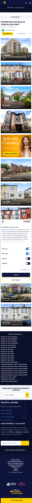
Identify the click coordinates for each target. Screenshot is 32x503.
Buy (9, 7)
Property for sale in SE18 (7, 355)
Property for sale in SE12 (7, 360)
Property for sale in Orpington (9, 341)
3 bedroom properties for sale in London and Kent (14, 368)
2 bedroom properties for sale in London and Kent (14, 366)
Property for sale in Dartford (8, 347)
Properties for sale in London (8, 377)
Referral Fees (15, 466)
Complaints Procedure (15, 465)
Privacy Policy (15, 459)
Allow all (16, 275)
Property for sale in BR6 (7, 353)
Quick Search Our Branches (15, 450)
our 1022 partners (11, 229)
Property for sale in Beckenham (9, 338)
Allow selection (16, 280)
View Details (16, 46)
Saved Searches (19, 7)
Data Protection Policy (15, 461)
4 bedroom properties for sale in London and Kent (14, 370)
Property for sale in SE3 (7, 351)
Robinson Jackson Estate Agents (9, 362)
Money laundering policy (16, 463)
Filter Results (15, 17)
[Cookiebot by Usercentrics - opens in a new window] (23, 222)
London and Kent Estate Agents (9, 381)
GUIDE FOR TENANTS (7, 420)
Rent (12, 7)
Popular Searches (14, 334)
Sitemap (15, 470)
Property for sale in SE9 (7, 349)
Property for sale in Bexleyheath (9, 343)
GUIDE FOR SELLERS (6, 410)
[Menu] (30, 3)
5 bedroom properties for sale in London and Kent (14, 372)
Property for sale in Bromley (8, 345)
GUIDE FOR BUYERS (6, 413)
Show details (23, 269)
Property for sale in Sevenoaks (9, 336)
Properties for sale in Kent (8, 379)
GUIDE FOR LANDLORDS (7, 417)
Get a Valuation (16, 500)
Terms (16, 468)
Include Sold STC (9, 30)
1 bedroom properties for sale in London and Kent (14, 364)
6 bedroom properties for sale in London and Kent (14, 375)
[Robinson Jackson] (4, 3)
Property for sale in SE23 (7, 358)
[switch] (28, 253)
